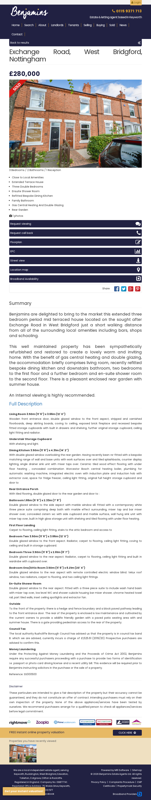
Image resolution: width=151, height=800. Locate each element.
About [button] (42, 25)
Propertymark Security (129, 785)
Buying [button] (100, 25)
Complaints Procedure (121, 782)
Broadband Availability (24, 279)
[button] (138, 83)
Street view (17, 260)
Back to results (19, 42)
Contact (17, 34)
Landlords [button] (57, 25)
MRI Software (122, 770)
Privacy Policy (98, 782)
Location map (19, 270)
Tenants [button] (73, 25)
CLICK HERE (126, 733)
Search (29, 25)
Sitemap (137, 770)
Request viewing (20, 224)
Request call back (21, 233)
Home (16, 25)
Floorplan (16, 242)
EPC (12, 251)
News (123, 25)
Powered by (108, 770)
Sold (112, 25)
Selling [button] (88, 25)
